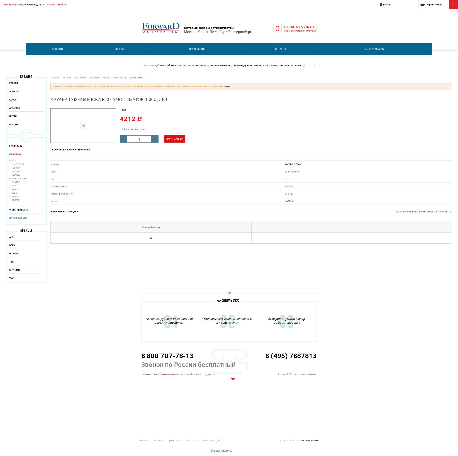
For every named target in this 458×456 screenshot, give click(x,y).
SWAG (15, 196)
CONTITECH (18, 164)
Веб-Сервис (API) (374, 49)
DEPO (12, 245)
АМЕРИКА (14, 107)
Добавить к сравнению (133, 129)
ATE (14, 160)
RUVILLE (16, 189)
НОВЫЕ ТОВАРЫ (18, 218)
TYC (11, 278)
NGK (14, 185)
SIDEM (15, 192)
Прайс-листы (197, 49)
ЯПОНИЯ (14, 91)
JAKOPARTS (17, 171)
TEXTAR (16, 199)
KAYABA (16, 174)
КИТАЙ (13, 116)
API (11, 237)
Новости (57, 49)
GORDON (14, 253)
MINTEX (16, 182)
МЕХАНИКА (15, 154)
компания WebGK (309, 440)
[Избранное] (453, 8)
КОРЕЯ (12, 99)
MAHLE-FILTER (19, 178)
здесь (227, 86)
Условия (120, 49)
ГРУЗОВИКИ (16, 146)
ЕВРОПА (13, 83)
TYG (11, 261)
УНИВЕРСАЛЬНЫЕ (19, 210)
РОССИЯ (13, 124)
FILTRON (16, 167)
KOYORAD (14, 270)
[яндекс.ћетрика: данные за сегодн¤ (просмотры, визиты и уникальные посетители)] (221, 450)
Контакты (280, 49)
